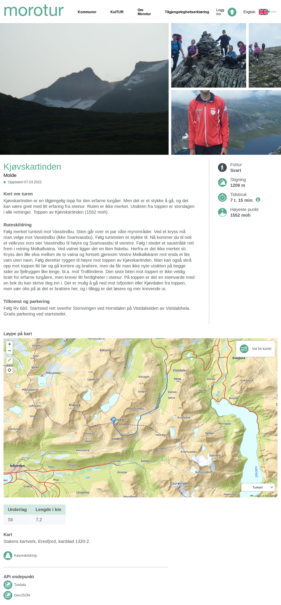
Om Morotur (144, 12)
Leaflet (257, 495)
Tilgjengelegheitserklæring (187, 12)
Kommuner (87, 12)
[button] (113, 420)
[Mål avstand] (9, 360)
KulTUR (117, 12)
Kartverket (270, 495)
